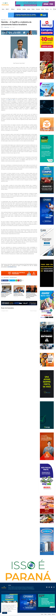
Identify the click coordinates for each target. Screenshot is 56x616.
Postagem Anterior (5, 310)
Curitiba (24, 9)
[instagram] (54, 587)
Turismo (47, 9)
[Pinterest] (18, 280)
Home (3, 9)
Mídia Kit (53, 614)
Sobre (45, 614)
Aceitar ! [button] (4, 612)
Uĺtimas (12, 9)
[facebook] (47, 587)
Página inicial (3, 19)
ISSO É (7, 9)
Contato (49, 614)
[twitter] (49, 587)
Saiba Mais (9, 611)
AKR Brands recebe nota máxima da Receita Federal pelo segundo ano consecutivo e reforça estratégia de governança (31, 295)
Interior (28, 9)
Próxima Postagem (33, 310)
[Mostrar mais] (23, 280)
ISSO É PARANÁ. (9, 19)
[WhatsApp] (16, 280)
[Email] (20, 280)
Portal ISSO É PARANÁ (13, 277)
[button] (51, 9)
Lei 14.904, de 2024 (10, 99)
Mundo (33, 9)
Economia (38, 9)
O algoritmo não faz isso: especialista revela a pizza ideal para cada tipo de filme (19, 294)
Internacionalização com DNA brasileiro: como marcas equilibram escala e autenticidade (6, 295)
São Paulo (19, 9)
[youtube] (51, 587)
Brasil (42, 9)
